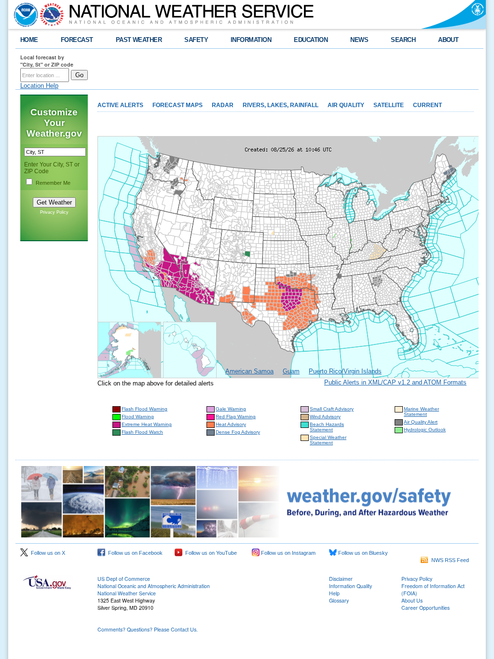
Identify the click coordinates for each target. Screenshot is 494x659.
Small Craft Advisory (332, 409)
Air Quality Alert (421, 422)
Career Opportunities (425, 607)
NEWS (359, 39)
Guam (291, 371)
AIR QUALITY (346, 105)
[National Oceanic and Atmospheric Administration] (23, 14)
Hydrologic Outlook (425, 429)
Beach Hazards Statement (327, 427)
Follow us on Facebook (134, 553)
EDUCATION (311, 39)
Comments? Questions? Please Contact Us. (147, 629)
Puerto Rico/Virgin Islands (345, 371)
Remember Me (53, 183)
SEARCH (403, 39)
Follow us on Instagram (288, 553)
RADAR (222, 105)
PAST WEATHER (139, 39)
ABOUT (448, 39)
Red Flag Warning (236, 416)
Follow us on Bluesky (362, 553)
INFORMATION (251, 39)
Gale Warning (231, 409)
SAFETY (196, 39)
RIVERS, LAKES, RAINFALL (280, 105)
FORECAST (77, 39)
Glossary (339, 600)
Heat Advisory (231, 424)
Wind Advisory (325, 416)
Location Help (39, 85)
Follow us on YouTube (209, 553)
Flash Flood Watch (142, 432)
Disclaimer (341, 578)
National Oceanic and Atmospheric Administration (153, 586)
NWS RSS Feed (448, 560)
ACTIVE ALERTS (120, 105)
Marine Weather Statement (421, 411)
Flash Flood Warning (144, 409)
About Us (412, 600)
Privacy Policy (54, 212)
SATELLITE (388, 105)
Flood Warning (138, 416)
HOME (29, 39)
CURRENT (427, 105)
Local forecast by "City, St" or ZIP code (46, 61)
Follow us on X (46, 553)
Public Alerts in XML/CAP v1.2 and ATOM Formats (395, 382)
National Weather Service (126, 593)
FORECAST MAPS (177, 105)
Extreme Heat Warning (147, 424)
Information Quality (350, 586)
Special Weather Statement (328, 440)
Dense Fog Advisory (238, 432)
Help (334, 593)
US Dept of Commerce (123, 578)
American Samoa (249, 371)
